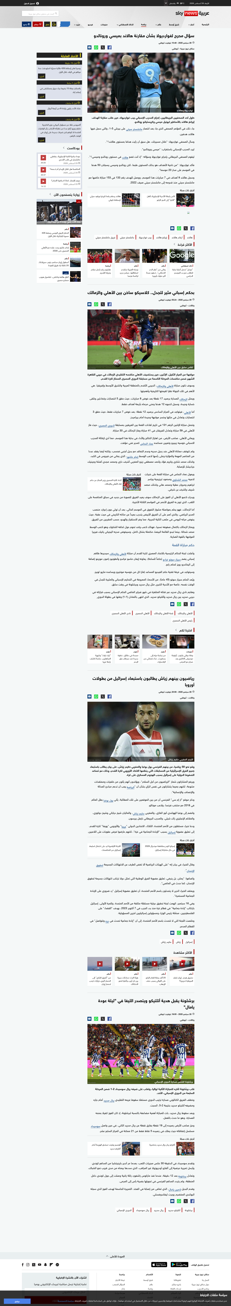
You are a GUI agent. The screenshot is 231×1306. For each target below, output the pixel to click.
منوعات (104, 24)
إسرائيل (171, 832)
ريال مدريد (109, 1100)
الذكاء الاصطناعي (126, 24)
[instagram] (27, 1264)
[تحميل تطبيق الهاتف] (169, 1264)
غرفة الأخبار (120, 1279)
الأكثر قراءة (185, 244)
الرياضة (130, 786)
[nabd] (57, 1264)
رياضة (143, 24)
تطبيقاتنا (177, 1279)
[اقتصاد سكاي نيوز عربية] (64, 24)
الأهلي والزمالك (165, 385)
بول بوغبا (108, 800)
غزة (107, 921)
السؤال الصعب (118, 1284)
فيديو (90, 24)
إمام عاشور (132, 456)
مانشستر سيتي (134, 128)
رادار (123, 1288)
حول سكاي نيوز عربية (200, 1284)
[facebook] (23, 1264)
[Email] (89, 47)
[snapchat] (45, 1264)
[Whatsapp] (96, 47)
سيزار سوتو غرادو (172, 559)
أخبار (192, 24)
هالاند (125, 157)
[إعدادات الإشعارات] (54, 24)
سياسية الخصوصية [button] (66, 1300)
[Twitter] (103, 47)
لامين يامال (175, 1189)
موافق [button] (17, 1301)
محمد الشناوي (180, 479)
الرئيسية (205, 24)
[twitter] (33, 1264)
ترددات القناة (175, 1288)
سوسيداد (95, 1125)
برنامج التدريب (203, 1288)
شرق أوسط (174, 24)
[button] (38, 24)
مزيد (78, 24)
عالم (159, 24)
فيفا (124, 826)
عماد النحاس (146, 443)
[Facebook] (109, 47)
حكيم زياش (138, 813)
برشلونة (182, 1176)
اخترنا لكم (185, 630)
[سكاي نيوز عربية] (192, 13)
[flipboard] (51, 1264)
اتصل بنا (205, 1279)
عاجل (47, 24)
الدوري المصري (107, 425)
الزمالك (183, 399)
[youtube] (39, 1264)
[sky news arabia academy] (141, 218)
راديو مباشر (176, 1284)
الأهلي (187, 412)
